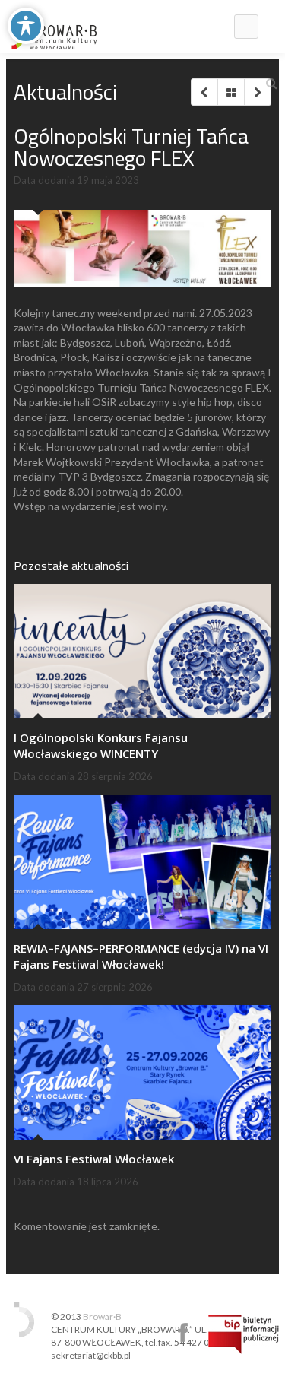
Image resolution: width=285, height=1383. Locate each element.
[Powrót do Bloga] (230, 92)
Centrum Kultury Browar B (183, 1332)
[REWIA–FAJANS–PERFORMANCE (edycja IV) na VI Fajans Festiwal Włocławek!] (142, 862)
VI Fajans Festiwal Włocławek (94, 1158)
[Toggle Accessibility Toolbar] (26, 26)
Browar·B (102, 1316)
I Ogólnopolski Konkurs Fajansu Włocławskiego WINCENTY (101, 745)
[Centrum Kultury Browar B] (52, 26)
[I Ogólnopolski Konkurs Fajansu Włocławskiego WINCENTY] (142, 651)
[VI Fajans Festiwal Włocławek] (142, 1072)
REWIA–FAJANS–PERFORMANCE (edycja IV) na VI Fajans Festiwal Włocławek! (141, 956)
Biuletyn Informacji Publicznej (243, 1334)
